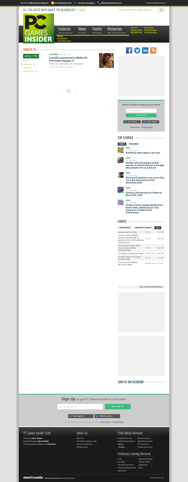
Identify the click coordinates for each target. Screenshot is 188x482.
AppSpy (120, 444)
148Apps (121, 447)
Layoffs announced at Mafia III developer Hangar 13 (68, 59)
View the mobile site (156, 478)
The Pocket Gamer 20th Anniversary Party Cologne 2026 (129, 247)
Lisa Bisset (51, 444)
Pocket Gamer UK (125, 438)
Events (122, 221)
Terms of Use (134, 127)
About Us (80, 438)
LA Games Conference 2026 (130, 253)
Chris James (37, 438)
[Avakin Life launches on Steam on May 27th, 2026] (121, 190)
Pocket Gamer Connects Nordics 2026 (129, 258)
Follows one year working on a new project (66, 64)
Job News (27, 64)
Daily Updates (133, 122)
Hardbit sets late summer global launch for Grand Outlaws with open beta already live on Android (145, 165)
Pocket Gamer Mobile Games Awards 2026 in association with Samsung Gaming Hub (130, 238)
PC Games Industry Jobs (87, 441)
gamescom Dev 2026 (127, 232)
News (25, 68)
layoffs (62, 67)
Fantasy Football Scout (127, 468)
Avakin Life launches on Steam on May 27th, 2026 (144, 193)
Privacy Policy (147, 127)
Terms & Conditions (85, 444)
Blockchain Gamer (145, 441)
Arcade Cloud (144, 462)
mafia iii (70, 67)
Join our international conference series (64, 38)
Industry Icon (28, 71)
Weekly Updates (151, 122)
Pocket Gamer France (126, 441)
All (24, 61)
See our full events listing (150, 287)
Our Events (124, 228)
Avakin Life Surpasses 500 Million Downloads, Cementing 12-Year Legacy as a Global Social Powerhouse (144, 209)
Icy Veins (121, 462)
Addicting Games (146, 459)
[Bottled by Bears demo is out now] (121, 150)
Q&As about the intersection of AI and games (150, 30)
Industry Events (143, 228)
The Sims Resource (126, 465)
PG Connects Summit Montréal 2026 (128, 263)
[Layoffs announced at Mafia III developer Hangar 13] (106, 60)
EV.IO (141, 468)
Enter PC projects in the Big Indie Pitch (136, 30)
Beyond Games (144, 438)
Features (133, 144)
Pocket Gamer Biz (145, 447)
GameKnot (122, 471)
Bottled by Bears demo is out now (143, 152)
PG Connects (143, 444)
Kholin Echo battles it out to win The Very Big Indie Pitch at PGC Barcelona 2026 (145, 180)
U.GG (120, 459)
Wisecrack (143, 465)
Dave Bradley (43, 441)
